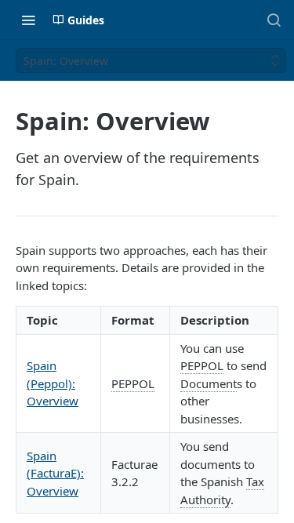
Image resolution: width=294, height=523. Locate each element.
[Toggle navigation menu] (28, 19)
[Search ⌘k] (273, 19)
